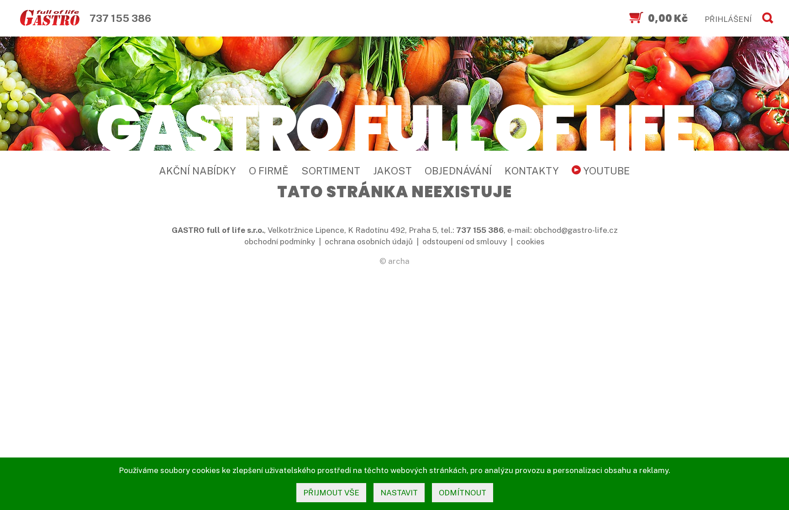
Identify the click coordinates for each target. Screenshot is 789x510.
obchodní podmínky (279, 241)
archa (399, 261)
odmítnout (462, 492)
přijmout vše (331, 492)
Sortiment (330, 171)
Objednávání (458, 171)
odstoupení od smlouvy (464, 241)
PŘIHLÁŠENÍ (728, 19)
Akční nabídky (197, 171)
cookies (530, 241)
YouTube (605, 171)
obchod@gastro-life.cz (576, 230)
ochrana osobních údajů (369, 241)
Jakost (392, 171)
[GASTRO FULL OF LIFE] (394, 127)
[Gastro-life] (49, 18)
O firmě (269, 171)
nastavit (399, 492)
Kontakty (532, 171)
